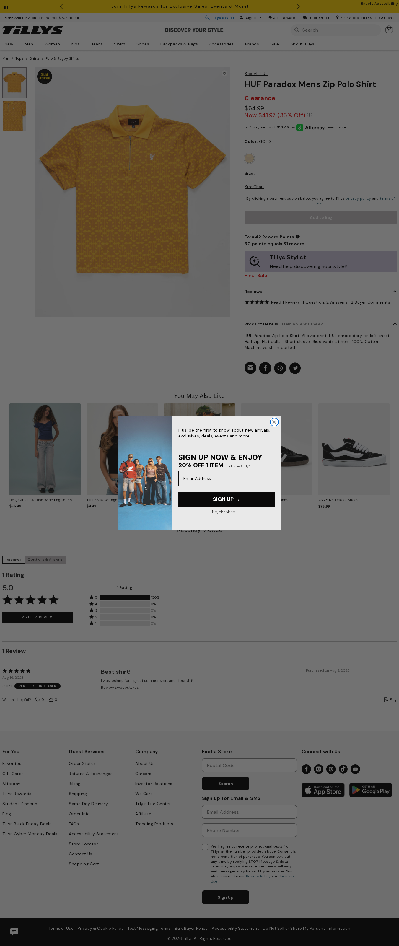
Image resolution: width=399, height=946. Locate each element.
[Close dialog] (274, 422)
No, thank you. (225, 511)
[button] (393, 446)
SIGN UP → (226, 499)
